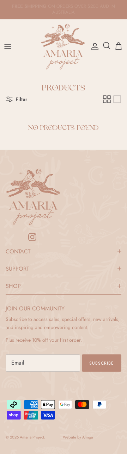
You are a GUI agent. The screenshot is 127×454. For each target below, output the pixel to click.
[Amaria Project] (63, 46)
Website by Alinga (78, 437)
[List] (117, 99)
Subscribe (101, 363)
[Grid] (107, 99)
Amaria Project (32, 437)
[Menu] (8, 46)
